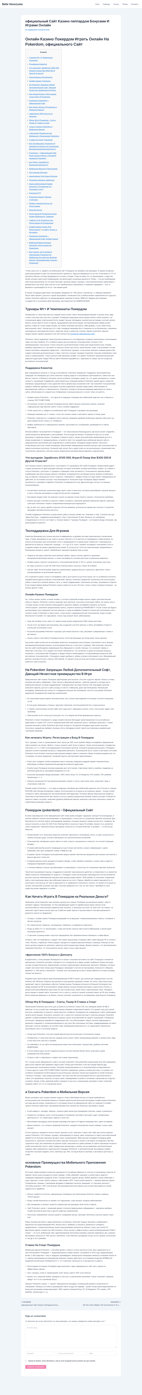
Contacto (134, 4)
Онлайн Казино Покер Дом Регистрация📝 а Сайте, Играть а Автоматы (43, 229)
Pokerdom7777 (35, 193)
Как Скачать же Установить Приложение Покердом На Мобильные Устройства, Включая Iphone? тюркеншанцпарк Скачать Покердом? (43, 257)
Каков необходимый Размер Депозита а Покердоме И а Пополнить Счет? (40, 186)
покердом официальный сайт (82, 334)
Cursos (116, 4)
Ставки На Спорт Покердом (40, 140)
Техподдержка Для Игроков (40, 77)
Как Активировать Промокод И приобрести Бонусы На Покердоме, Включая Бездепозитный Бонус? (44, 146)
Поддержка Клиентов (38, 64)
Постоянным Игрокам (38, 172)
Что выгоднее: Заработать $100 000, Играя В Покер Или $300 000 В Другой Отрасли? (44, 70)
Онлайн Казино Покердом (40, 81)
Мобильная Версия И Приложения (43, 169)
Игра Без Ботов (35, 210)
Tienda (125, 4)
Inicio (97, 4)
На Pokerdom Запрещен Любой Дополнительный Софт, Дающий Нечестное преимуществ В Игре (42, 87)
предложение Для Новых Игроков (43, 176)
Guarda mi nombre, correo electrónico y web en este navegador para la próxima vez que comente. (62, 1361)
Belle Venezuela (12, 4)
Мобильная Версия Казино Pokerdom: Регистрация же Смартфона (40, 245)
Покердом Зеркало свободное (41, 180)
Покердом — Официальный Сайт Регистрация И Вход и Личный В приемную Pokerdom (42, 155)
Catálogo (106, 4)
